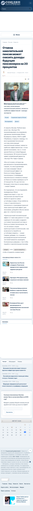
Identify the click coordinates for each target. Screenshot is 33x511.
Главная (5, 42)
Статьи (13, 490)
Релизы (20, 361)
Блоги (21, 483)
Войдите (6, 249)
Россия (10, 42)
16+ (30, 3)
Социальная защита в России (18, 117)
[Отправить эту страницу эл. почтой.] (28, 79)
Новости (16, 42)
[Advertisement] (16, 21)
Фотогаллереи (14, 487)
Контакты (27, 483)
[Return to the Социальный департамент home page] (11, 3)
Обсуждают (12, 361)
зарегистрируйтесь (19, 249)
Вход (10, 483)
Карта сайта (4, 487)
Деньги (17, 121)
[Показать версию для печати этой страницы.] (25, 79)
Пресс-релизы (5, 490)
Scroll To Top (30, 450)
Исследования (8, 121)
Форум (22, 487)
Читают (5, 361)
